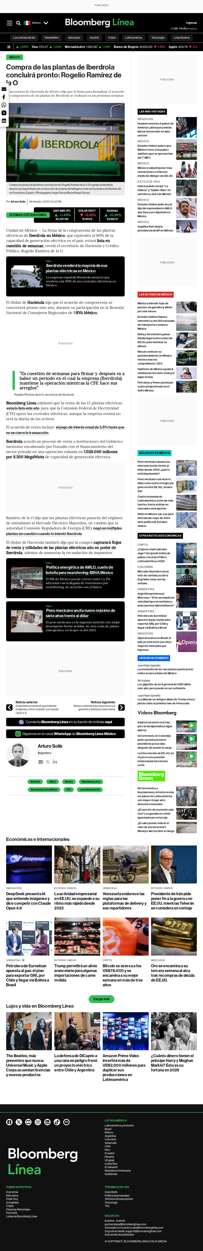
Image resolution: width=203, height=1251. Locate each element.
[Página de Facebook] (9, 1122)
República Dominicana (118, 1170)
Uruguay (110, 1160)
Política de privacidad (117, 1195)
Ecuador (110, 1153)
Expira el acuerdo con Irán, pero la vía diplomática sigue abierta (155, 726)
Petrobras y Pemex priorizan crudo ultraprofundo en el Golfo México (155, 386)
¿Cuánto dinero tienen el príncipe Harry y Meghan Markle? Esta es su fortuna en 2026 (172, 1062)
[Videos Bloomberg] (167, 713)
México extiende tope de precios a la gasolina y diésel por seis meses (94, 707)
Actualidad (12, 1202)
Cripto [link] (112, 37)
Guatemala (111, 1174)
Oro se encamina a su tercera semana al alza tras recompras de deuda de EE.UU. (173, 973)
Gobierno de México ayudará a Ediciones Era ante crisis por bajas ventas (156, 373)
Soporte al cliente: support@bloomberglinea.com (133, 1231)
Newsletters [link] (52, 37)
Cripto (10, 1205)
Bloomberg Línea (91, 781)
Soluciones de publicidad (119, 1234)
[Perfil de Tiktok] (57, 1122)
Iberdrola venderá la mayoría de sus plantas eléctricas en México (76, 268)
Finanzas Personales (18, 1209)
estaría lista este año (23, 408)
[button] (4, 89)
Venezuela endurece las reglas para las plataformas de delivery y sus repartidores (125, 900)
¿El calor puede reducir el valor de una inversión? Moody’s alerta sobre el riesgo (156, 827)
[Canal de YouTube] (28, 1122)
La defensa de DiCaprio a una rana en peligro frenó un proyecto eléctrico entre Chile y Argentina (75, 1062)
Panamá (109, 1156)
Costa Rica (111, 1163)
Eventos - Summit (115, 1220)
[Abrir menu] (9, 23)
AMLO (52, 781)
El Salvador (111, 1167)
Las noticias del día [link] (24, 37)
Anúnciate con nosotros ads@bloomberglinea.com (134, 1227)
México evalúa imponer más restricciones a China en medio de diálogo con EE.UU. (155, 172)
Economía (12, 1192)
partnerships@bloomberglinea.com (125, 1224)
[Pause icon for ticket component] (9, 47)
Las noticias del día (90, 789)
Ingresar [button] (191, 23)
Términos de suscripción (119, 1199)
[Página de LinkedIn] (47, 1122)
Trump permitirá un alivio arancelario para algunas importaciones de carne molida (75, 973)
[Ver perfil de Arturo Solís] (22, 755)
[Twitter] (48, 762)
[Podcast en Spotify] (66, 1122)
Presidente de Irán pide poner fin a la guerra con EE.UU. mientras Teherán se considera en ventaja (172, 900)
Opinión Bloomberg (154, 658)
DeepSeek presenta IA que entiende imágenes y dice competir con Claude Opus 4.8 (37, 709)
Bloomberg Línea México (44, 789)
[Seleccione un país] (46, 23)
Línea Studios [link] (182, 37)
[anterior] (9, 707)
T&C (107, 1205)
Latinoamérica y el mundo (119, 1125)
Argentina (110, 1136)
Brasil (108, 1129)
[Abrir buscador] (18, 23)
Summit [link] (94, 37)
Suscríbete (111, 1192)
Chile (108, 1146)
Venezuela (111, 1142)
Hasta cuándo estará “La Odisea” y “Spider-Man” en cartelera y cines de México (154, 190)
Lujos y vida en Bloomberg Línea (40, 1006)
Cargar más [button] (101, 999)
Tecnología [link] (157, 37)
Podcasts (11, 1212)
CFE (68, 789)
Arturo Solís (18, 201)
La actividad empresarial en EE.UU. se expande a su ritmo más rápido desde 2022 (77, 900)
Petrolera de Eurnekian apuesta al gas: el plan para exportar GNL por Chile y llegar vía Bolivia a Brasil (27, 975)
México (14, 57)
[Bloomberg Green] (167, 776)
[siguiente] (121, 707)
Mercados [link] (74, 37)
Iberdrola (35, 781)
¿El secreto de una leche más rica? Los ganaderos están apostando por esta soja (156, 813)
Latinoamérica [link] (133, 37)
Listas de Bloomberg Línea (21, 1216)
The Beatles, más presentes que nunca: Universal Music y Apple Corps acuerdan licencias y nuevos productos (28, 1065)
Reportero (44, 753)
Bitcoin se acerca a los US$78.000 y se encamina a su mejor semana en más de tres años (123, 975)
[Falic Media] (173, 28)
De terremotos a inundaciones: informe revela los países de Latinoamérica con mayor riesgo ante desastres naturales (156, 796)
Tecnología (111, 1202)
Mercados (12, 1195)
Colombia (110, 1139)
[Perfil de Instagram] (38, 1122)
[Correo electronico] (40, 762)
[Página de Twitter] (19, 1122)
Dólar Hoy (12, 1199)
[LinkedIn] (55, 762)
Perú (107, 1149)
